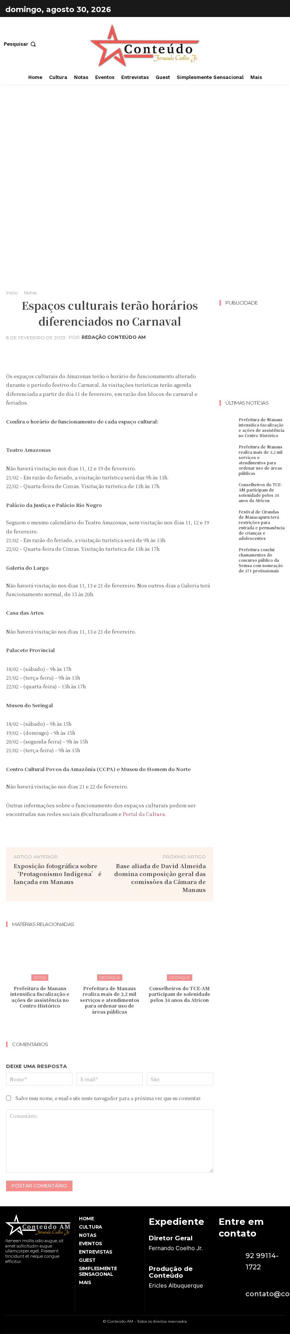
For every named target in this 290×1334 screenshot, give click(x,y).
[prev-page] (102, 1027)
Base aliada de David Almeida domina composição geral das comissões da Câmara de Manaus (160, 877)
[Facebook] (258, 9)
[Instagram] (277, 9)
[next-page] (114, 1027)
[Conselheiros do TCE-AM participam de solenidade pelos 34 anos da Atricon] (179, 956)
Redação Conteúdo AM (114, 337)
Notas (30, 292)
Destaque (109, 977)
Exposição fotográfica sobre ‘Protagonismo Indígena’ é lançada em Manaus (58, 874)
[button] (20, 44)
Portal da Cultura (144, 814)
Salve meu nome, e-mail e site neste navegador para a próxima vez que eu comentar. (108, 1098)
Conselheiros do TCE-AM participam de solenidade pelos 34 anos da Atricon (179, 994)
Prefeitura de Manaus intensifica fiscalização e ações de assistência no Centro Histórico (39, 997)
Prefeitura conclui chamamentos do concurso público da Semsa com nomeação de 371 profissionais (261, 560)
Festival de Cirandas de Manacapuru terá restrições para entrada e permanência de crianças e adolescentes (262, 525)
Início (11, 292)
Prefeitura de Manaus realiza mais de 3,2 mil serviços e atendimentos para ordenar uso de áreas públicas (109, 1000)
